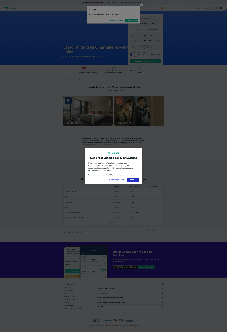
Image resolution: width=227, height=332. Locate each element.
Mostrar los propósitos (117, 180)
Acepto (132, 180)
